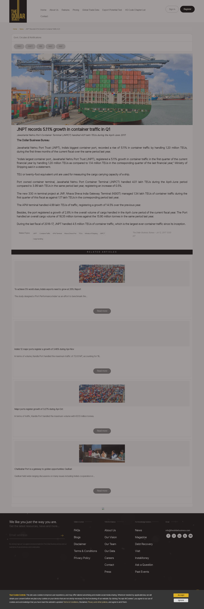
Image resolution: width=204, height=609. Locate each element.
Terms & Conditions (70, 602)
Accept (181, 595)
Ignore (181, 600)
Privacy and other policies (98, 602)
